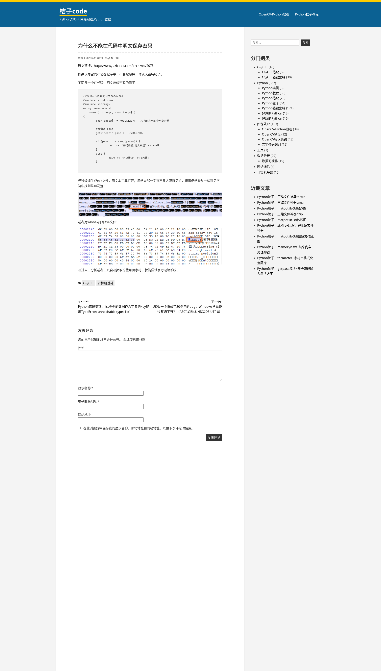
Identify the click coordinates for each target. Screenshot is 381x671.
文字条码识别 (271, 144)
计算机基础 (106, 283)
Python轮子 (270, 103)
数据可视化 (270, 161)
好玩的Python (272, 118)
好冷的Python (272, 113)
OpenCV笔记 (271, 134)
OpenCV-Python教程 (274, 14)
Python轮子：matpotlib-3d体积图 (281, 220)
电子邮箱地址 (89, 401)
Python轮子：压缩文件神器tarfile (281, 197)
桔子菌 (115, 58)
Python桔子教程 (306, 14)
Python (262, 83)
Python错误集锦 (273, 108)
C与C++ (88, 283)
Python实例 (270, 88)
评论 (81, 348)
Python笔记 (270, 98)
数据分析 (263, 156)
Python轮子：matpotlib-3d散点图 (281, 208)
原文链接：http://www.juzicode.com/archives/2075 (116, 65)
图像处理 (263, 124)
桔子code (73, 11)
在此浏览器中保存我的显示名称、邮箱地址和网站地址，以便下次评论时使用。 (138, 428)
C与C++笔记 (270, 72)
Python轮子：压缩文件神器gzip (280, 214)
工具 (260, 150)
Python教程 (270, 93)
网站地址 (84, 414)
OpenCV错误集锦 (274, 139)
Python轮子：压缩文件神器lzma (280, 202)
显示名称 (85, 388)
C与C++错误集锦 (273, 77)
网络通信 (263, 166)
